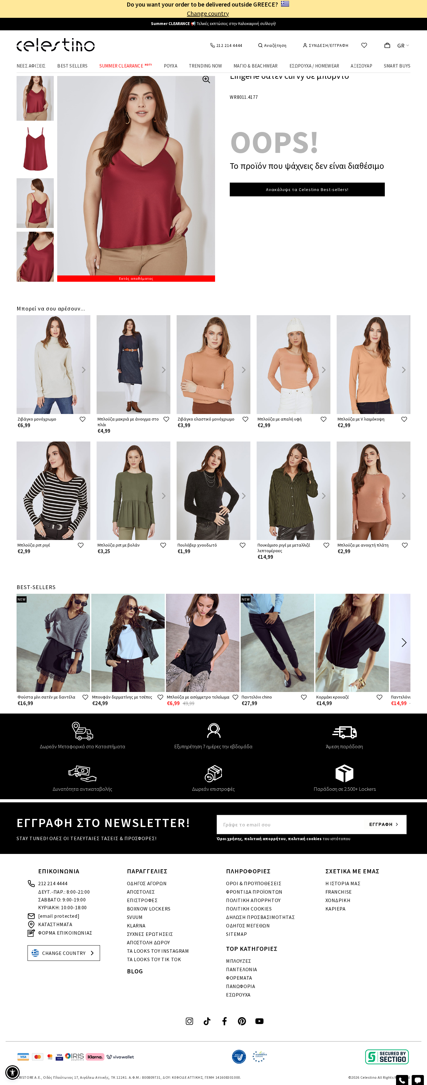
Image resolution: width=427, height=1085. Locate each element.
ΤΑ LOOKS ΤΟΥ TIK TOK (154, 959)
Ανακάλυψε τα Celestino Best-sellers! (307, 189)
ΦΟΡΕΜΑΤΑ (239, 978)
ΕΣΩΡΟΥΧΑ (238, 995)
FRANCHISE (338, 892)
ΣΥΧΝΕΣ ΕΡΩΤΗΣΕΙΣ (150, 934)
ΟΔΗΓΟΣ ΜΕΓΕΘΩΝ (248, 925)
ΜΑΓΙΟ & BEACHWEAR (256, 66)
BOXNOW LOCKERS (149, 909)
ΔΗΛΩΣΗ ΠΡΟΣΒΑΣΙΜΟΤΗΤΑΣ (260, 917)
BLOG (135, 971)
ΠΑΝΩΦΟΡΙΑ (240, 986)
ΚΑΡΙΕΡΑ (335, 909)
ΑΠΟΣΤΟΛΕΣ (141, 892)
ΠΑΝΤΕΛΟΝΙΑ (241, 969)
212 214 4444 (52, 883)
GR (401, 45)
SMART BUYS (397, 66)
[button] (12, 1072)
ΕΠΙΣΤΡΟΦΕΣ (142, 900)
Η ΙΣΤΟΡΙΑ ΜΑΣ (343, 883)
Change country (208, 13)
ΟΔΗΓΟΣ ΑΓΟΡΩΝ (147, 883)
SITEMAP (236, 934)
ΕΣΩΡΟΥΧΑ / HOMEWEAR (314, 66)
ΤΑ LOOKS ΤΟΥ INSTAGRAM (158, 951)
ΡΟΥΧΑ (170, 66)
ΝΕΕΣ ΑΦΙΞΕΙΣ (31, 66)
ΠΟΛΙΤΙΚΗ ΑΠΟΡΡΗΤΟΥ (253, 900)
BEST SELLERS (72, 66)
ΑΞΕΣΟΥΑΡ (361, 66)
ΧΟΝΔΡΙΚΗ (338, 900)
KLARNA (136, 925)
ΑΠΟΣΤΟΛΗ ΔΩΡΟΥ (148, 942)
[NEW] (53, 690)
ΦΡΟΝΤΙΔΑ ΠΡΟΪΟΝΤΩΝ (254, 892)
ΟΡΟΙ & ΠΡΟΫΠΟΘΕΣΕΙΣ (253, 883)
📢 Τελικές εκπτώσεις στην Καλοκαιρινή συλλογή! (213, 23)
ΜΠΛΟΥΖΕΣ (238, 961)
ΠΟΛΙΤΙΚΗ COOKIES (249, 909)
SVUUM (135, 917)
